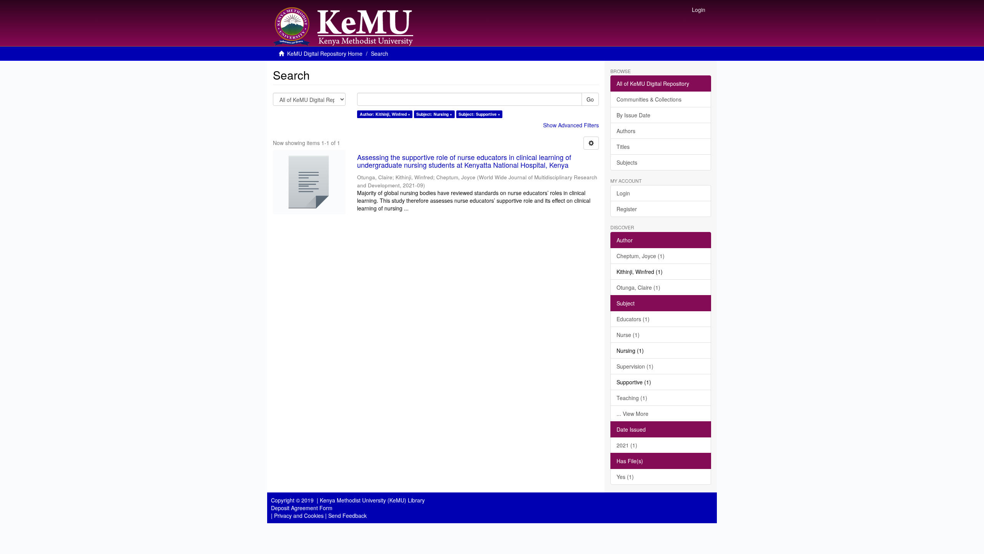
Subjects (627, 162)
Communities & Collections (649, 99)
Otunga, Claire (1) (638, 287)
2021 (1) (627, 445)
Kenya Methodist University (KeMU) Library (372, 500)
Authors (626, 131)
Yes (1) (625, 477)
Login (623, 193)
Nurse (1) (628, 335)
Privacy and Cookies (299, 515)
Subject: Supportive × (479, 114)
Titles (623, 146)
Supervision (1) (635, 366)
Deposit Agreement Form (301, 508)
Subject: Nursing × (434, 114)
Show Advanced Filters (571, 125)
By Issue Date (633, 115)
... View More (632, 413)
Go (590, 99)
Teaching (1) (632, 398)
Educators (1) (633, 319)
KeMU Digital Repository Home (324, 53)
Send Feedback (347, 515)
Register (627, 209)
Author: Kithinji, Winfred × (385, 114)
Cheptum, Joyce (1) (641, 256)
